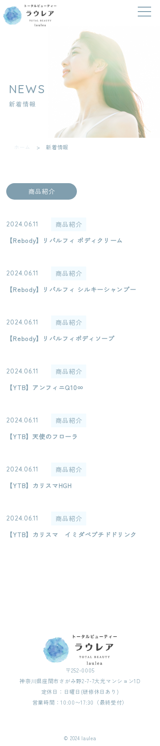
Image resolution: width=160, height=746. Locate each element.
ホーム (22, 147)
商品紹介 (41, 191)
